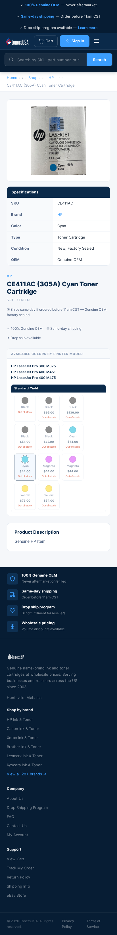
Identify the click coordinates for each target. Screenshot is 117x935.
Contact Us (17, 825)
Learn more (87, 28)
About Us (15, 798)
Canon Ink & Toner (23, 728)
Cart (49, 41)
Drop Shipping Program (27, 807)
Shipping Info (18, 886)
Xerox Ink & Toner (22, 737)
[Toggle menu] (96, 41)
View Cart (15, 859)
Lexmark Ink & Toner (25, 756)
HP (59, 214)
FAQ (10, 816)
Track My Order (20, 868)
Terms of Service (93, 923)
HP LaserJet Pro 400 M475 (33, 377)
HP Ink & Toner (20, 719)
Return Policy (18, 877)
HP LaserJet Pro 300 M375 (33, 366)
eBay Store (16, 895)
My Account (17, 834)
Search (99, 59)
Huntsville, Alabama (24, 697)
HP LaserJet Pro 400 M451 (33, 372)
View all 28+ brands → (27, 774)
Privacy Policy (68, 923)
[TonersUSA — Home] (17, 41)
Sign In (78, 41)
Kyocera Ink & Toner (24, 765)
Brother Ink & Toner (24, 746)
